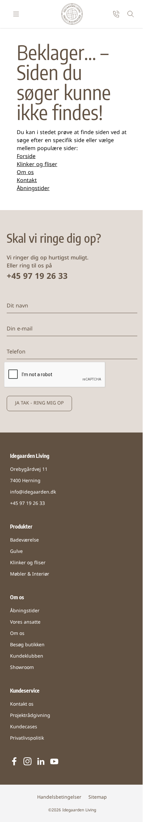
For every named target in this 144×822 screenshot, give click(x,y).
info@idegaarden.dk (33, 492)
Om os (25, 172)
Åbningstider (33, 188)
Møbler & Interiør (29, 574)
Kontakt (27, 180)
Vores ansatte (25, 622)
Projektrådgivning (30, 716)
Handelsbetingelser (59, 797)
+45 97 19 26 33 (37, 277)
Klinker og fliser (37, 164)
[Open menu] (16, 14)
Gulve (16, 552)
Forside (26, 156)
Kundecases (23, 727)
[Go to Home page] (72, 14)
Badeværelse (24, 540)
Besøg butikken (27, 645)
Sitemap (97, 797)
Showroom (22, 668)
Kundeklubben (26, 656)
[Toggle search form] (130, 14)
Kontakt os (21, 704)
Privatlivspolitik (27, 738)
